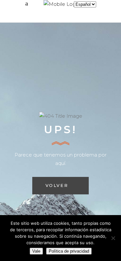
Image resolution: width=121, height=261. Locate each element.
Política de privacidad (69, 251)
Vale (36, 251)
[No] (113, 238)
